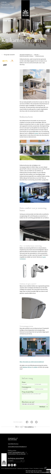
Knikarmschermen (39, 56)
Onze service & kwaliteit (7, 7)
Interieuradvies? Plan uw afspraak (17, 454)
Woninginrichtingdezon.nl (26, 54)
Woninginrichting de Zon (10, 468)
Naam (23, 382)
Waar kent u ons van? (28, 402)
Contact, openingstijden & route (39, 4)
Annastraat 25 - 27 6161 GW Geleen (13, 439)
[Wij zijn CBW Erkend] (45, 468)
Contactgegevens (26, 387)
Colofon (41, 468)
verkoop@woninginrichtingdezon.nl (17, 446)
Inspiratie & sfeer (5, 4)
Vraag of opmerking (27, 392)
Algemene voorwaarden (23, 468)
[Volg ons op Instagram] (9, 465)
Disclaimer (36, 468)
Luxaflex (35, 367)
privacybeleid (45, 472)
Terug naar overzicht (9, 54)
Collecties (4, 2)
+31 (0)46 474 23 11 (13, 444)
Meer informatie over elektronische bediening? (32, 362)
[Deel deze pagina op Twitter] (36, 422)
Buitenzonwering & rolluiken (26, 56)
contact (36, 133)
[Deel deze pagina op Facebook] (27, 422)
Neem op (29, 427)
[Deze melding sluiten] (49, 472)
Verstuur (42, 407)
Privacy (31, 468)
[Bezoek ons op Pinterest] (12, 465)
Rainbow (25, 367)
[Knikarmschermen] (35, 84)
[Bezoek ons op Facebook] (15, 465)
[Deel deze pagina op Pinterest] (31, 422)
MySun (29, 367)
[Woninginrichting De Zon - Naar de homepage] (25, 9)
